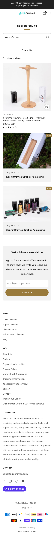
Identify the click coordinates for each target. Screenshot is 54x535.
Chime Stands (10, 329)
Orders (6, 359)
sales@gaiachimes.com (15, 473)
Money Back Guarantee (15, 374)
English (25, 507)
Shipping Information (14, 378)
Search (6, 388)
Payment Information (14, 364)
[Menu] (4, 13)
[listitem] (27, 4)
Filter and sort (14, 58)
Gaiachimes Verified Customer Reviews (23, 403)
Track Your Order (12, 398)
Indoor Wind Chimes (13, 334)
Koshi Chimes (10, 319)
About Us (7, 354)
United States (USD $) (25, 503)
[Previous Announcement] (4, 4)
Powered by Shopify (27, 528)
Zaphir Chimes (10, 324)
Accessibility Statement (15, 383)
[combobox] (27, 37)
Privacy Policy (10, 369)
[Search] (49, 13)
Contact (7, 393)
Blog (5, 339)
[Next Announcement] (49, 4)
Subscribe (27, 292)
